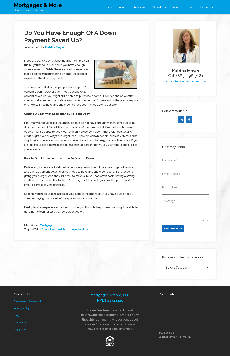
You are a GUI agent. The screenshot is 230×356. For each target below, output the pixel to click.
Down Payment (51, 229)
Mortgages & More (38, 5)
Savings (83, 229)
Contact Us (20, 322)
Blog (16, 315)
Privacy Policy (21, 308)
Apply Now (20, 329)
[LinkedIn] (181, 119)
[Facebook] (189, 119)
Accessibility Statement (27, 301)
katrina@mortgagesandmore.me (186, 81)
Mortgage (47, 225)
